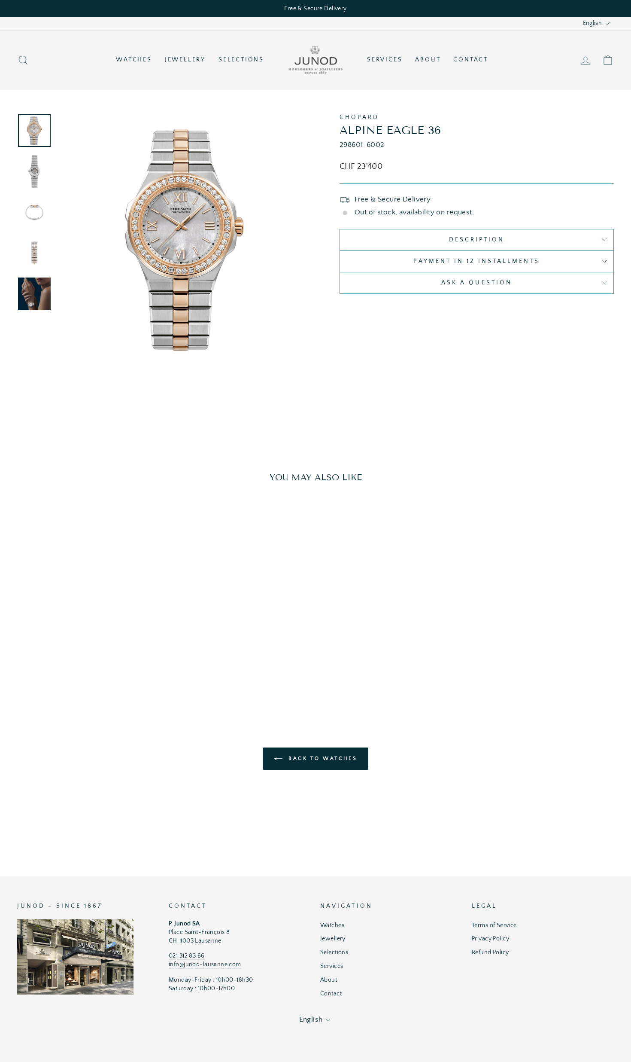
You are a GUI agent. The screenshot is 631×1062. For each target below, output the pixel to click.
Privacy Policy (490, 938)
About (427, 59)
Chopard (359, 117)
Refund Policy (490, 952)
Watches (134, 59)
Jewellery (185, 59)
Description (477, 239)
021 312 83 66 (187, 955)
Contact (470, 59)
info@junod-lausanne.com (205, 964)
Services (384, 59)
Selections (241, 59)
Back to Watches (322, 758)
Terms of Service (494, 925)
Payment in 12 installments (476, 261)
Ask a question (476, 282)
